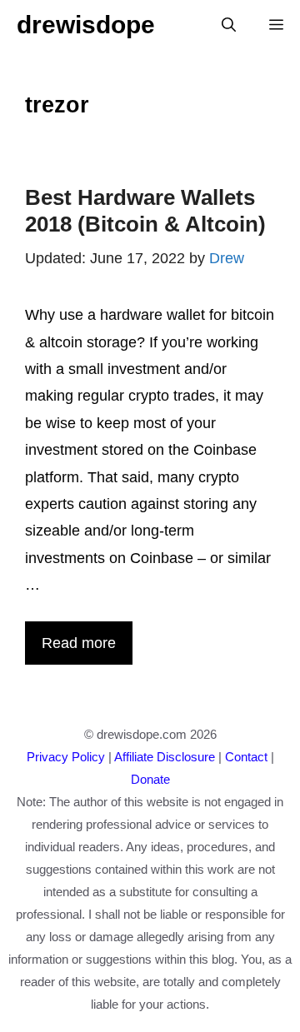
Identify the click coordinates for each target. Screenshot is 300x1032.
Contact (246, 757)
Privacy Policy (66, 757)
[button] (228, 25)
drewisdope (86, 24)
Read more (79, 643)
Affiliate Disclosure (164, 757)
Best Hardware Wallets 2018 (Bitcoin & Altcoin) (145, 210)
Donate (150, 779)
